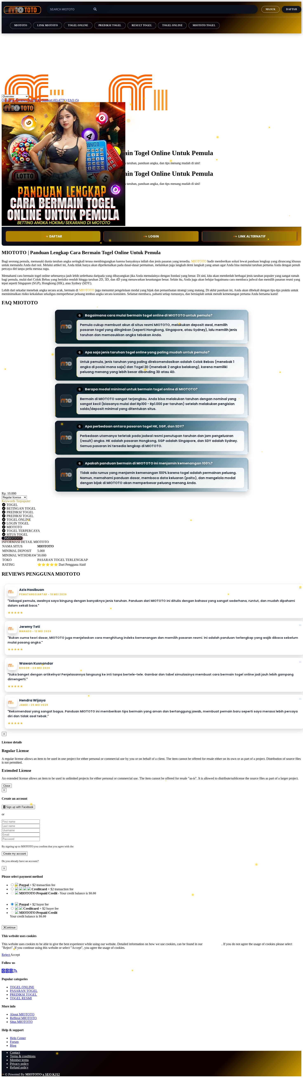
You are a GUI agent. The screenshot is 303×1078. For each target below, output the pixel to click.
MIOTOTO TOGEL (204, 25)
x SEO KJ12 (51, 1074)
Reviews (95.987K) (28, 100)
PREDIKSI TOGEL (110, 25)
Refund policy (19, 1067)
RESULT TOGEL (142, 25)
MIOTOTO (20, 25)
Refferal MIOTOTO (23, 1018)
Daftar (291, 9)
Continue (10, 927)
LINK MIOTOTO (47, 25)
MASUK (270, 9)
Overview (8, 100)
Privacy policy (19, 1063)
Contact (15, 1052)
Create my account (14, 853)
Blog (13, 1045)
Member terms (19, 1060)
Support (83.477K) (54, 100)
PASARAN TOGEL (24, 991)
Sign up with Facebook (19, 807)
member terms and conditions (90, 846)
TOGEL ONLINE (78, 25)
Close (6, 785)
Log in (43, 861)
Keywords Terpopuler (16, 501)
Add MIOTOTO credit (25, 920)
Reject (6, 954)
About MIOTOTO (22, 1014)
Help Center (18, 1038)
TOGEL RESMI (21, 998)
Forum (14, 1042)
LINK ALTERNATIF (252, 236)
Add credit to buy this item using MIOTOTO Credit (44, 897)
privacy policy (212, 944)
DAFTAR (55, 236)
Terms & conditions (22, 1056)
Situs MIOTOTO (21, 1022)
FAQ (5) (73, 100)
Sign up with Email (17, 814)
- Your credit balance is (53, 895)
